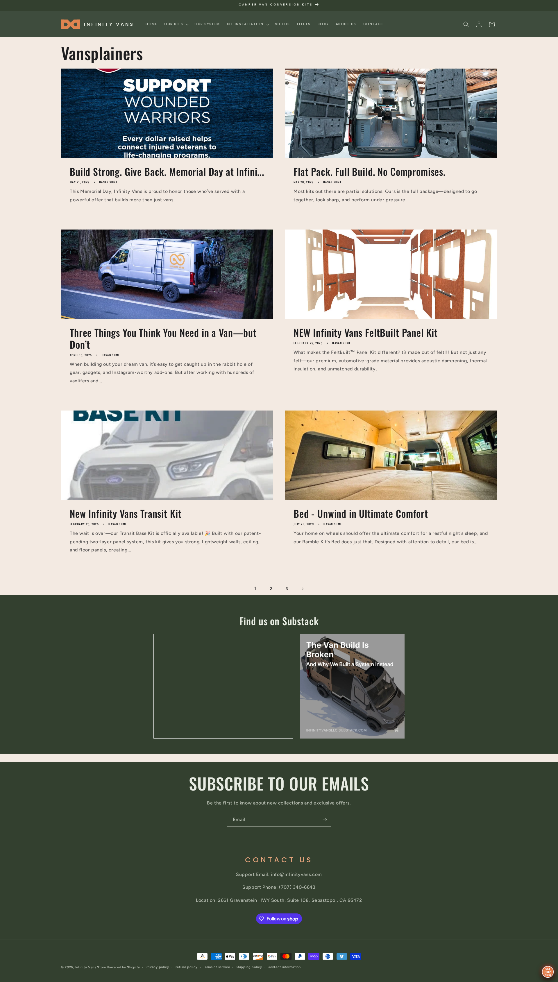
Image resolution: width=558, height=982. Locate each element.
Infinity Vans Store (90, 967)
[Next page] (302, 589)
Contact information (284, 967)
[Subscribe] (324, 820)
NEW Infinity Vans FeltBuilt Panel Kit (366, 332)
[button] (176, 24)
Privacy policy (157, 967)
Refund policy (186, 967)
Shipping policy (249, 967)
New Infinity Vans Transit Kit (125, 513)
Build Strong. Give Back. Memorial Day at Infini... (167, 172)
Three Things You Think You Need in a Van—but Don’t (163, 338)
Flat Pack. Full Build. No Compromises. (370, 172)
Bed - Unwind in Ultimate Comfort (361, 513)
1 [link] (255, 588)
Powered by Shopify (123, 967)
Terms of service (216, 967)
